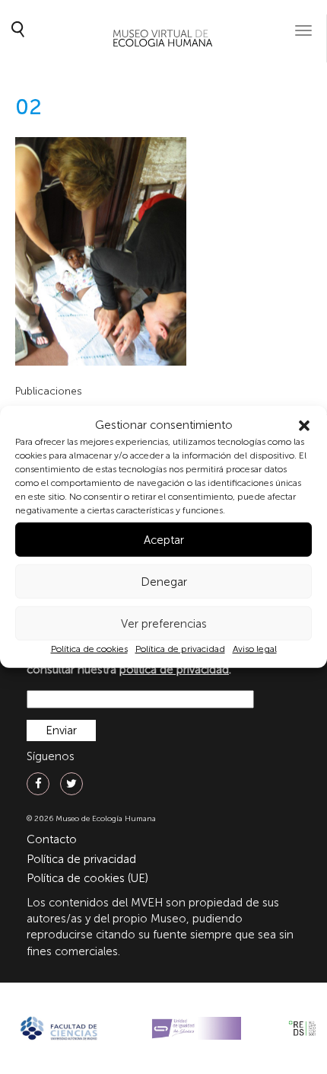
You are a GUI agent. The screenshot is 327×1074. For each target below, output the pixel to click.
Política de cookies (89, 649)
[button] (304, 425)
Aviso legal (255, 649)
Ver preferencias (164, 624)
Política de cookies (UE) (87, 878)
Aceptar (164, 540)
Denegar (164, 582)
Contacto (52, 839)
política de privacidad (174, 669)
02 (28, 107)
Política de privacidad (180, 649)
